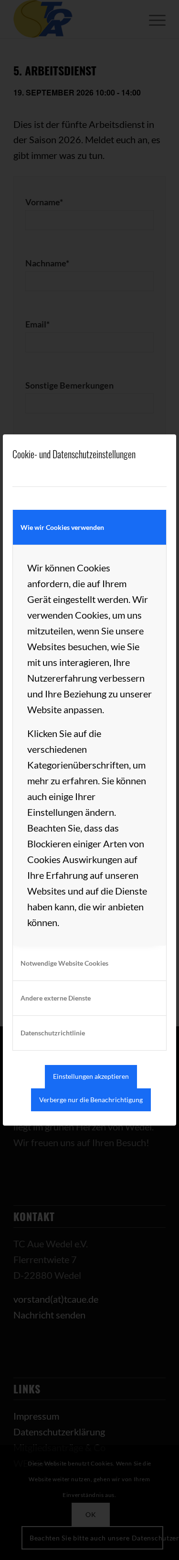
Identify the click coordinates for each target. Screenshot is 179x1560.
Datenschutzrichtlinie (53, 1033)
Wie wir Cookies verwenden (62, 527)
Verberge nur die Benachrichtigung (91, 1100)
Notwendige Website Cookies (64, 963)
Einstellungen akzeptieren (91, 1076)
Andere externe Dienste (56, 998)
